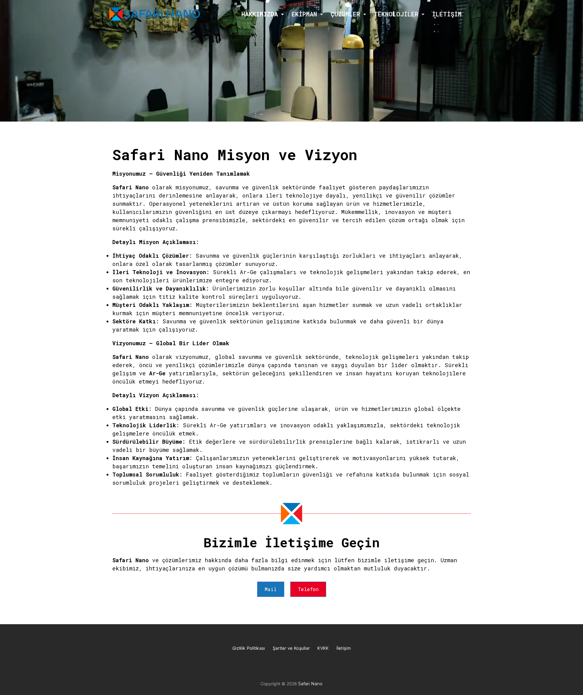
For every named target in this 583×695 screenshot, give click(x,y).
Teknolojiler (396, 14)
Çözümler (345, 14)
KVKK (323, 648)
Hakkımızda (259, 14)
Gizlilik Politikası (248, 648)
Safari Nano (310, 683)
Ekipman (304, 14)
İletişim (447, 14)
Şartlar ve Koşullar (291, 648)
